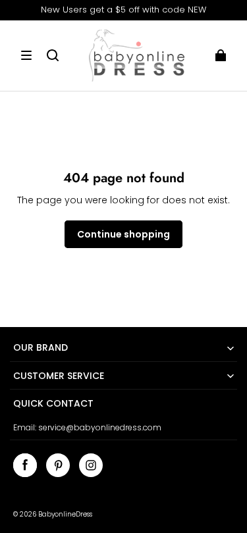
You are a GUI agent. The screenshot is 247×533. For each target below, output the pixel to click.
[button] (26, 55)
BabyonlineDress (65, 514)
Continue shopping (123, 234)
